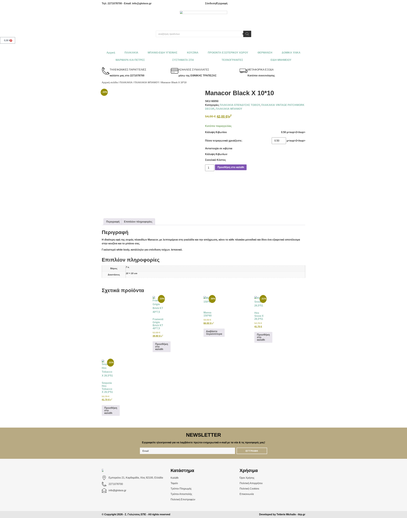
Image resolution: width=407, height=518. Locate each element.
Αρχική (111, 52)
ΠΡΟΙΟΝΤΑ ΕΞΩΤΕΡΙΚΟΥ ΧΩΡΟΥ (228, 52)
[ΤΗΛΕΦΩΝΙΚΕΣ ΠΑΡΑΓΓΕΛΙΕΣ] (106, 71)
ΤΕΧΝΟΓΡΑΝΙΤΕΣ (232, 60)
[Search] (247, 34)
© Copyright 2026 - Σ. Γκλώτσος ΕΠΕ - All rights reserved (136, 514)
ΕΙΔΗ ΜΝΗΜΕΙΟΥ (281, 60)
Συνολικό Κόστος (215, 160)
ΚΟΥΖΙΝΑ (192, 52)
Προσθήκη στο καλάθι (230, 167)
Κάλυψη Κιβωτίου (216, 132)
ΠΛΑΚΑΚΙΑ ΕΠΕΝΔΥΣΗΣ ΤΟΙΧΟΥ (240, 105)
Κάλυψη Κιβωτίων (216, 154)
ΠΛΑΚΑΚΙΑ (131, 52)
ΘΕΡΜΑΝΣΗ (265, 52)
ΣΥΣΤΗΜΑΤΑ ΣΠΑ (183, 60)
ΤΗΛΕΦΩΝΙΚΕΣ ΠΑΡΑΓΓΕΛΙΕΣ (128, 69)
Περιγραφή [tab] (113, 221)
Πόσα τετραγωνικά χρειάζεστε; (223, 140)
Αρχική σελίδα (110, 82)
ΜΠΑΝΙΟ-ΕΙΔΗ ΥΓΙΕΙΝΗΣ (162, 52)
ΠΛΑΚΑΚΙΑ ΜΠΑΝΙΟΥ (146, 82)
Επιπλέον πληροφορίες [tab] (138, 221)
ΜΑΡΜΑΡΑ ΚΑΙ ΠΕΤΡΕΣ (130, 60)
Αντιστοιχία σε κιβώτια (218, 148)
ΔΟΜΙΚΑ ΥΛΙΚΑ (291, 52)
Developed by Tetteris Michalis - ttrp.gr (282, 514)
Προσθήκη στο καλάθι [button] (161, 347)
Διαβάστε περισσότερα (214, 332)
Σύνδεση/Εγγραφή (216, 3)
